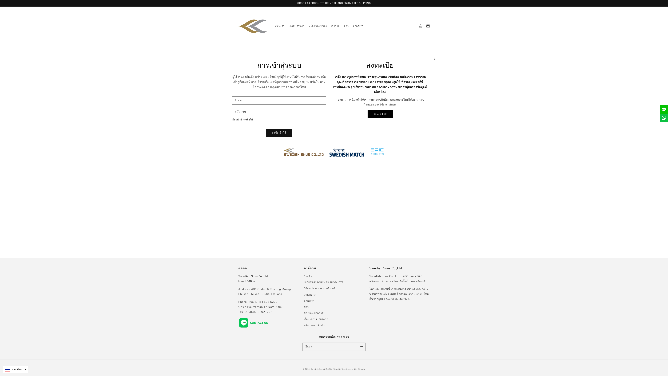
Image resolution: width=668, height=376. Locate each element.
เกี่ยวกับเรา (310, 294)
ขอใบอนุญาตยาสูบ (314, 313)
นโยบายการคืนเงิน (314, 325)
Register (380, 114)
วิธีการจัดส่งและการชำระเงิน (320, 288)
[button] (15, 369)
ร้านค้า (308, 276)
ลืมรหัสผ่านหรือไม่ (242, 119)
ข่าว (306, 307)
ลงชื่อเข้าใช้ (279, 132)
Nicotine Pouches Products (324, 282)
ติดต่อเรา (309, 301)
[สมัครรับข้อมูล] (361, 346)
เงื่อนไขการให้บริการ (316, 319)
